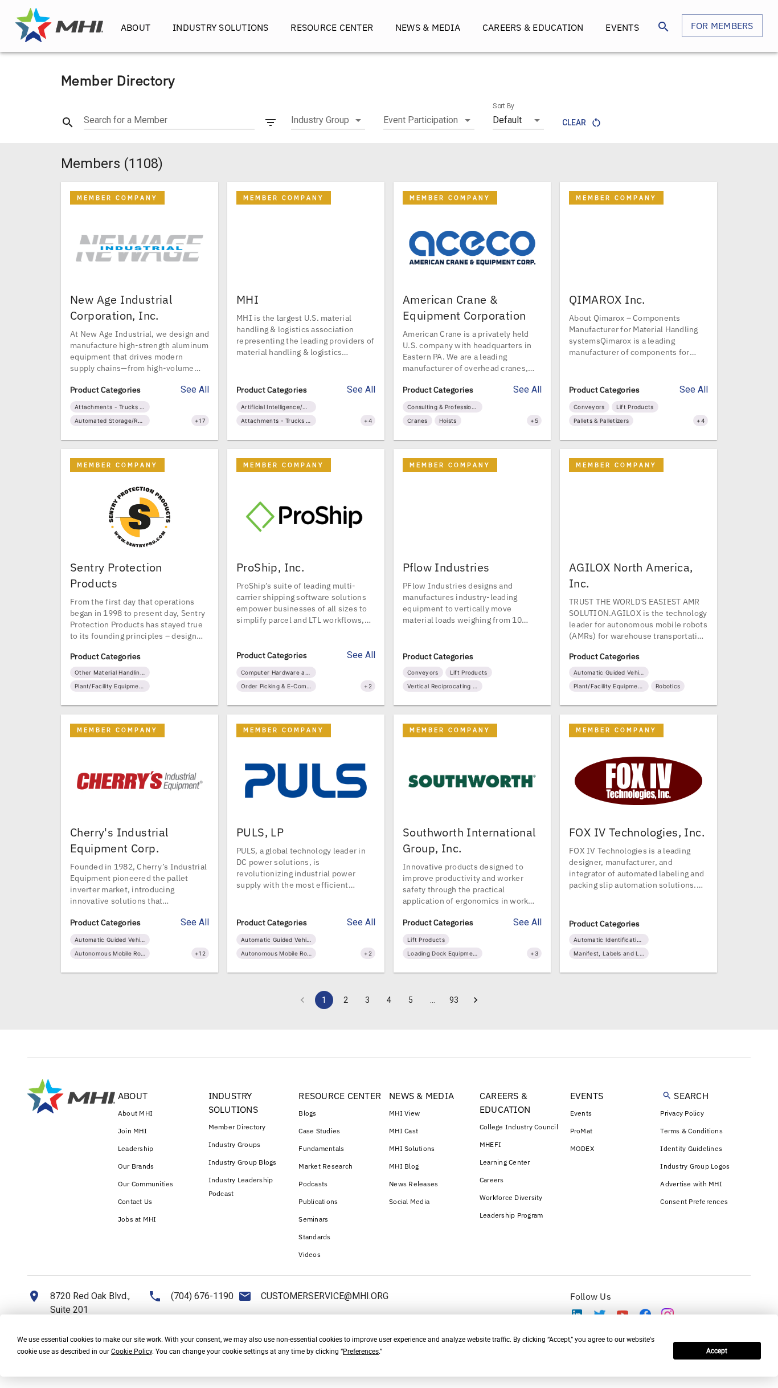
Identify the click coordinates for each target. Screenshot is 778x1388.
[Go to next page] (475, 1000)
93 (453, 1000)
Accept (716, 1351)
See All (195, 389)
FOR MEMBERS (722, 25)
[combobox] (328, 120)
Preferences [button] (361, 1352)
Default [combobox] (507, 120)
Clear (574, 122)
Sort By (503, 106)
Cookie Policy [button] (131, 1352)
